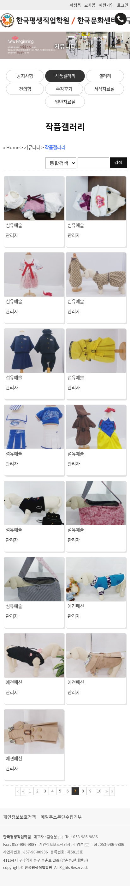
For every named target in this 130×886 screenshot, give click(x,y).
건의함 (25, 88)
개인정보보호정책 (19, 817)
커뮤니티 (32, 147)
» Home (11, 147)
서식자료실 (104, 88)
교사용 (90, 5)
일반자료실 (65, 101)
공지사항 (25, 75)
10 (99, 791)
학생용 (75, 5)
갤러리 (105, 75)
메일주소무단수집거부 (61, 817)
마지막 (112, 791)
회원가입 (106, 5)
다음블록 (106, 791)
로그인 (122, 5)
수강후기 (64, 88)
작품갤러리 (65, 75)
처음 (18, 791)
